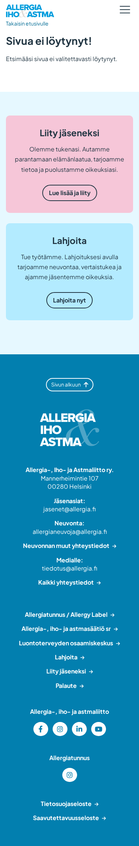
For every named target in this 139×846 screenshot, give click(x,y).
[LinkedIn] (79, 729)
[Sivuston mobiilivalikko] (125, 9)
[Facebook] (40, 729)
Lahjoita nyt (69, 300)
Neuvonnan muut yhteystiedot (66, 545)
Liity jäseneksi (66, 671)
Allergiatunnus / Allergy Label (66, 614)
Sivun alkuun (66, 384)
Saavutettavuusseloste (66, 818)
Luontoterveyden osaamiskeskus (66, 643)
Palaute (66, 685)
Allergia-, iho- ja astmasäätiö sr (66, 628)
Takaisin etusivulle (27, 23)
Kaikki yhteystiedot (66, 582)
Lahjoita (66, 657)
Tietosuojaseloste (66, 803)
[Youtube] (98, 729)
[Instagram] (60, 729)
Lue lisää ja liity (69, 193)
